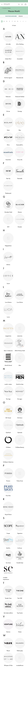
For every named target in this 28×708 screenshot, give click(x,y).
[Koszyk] (25, 4)
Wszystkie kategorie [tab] (11, 16)
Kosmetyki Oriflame (7, 8)
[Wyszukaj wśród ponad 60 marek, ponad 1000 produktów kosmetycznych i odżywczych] (19, 4)
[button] (1, 16)
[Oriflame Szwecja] (6, 4)
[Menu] (2, 4)
